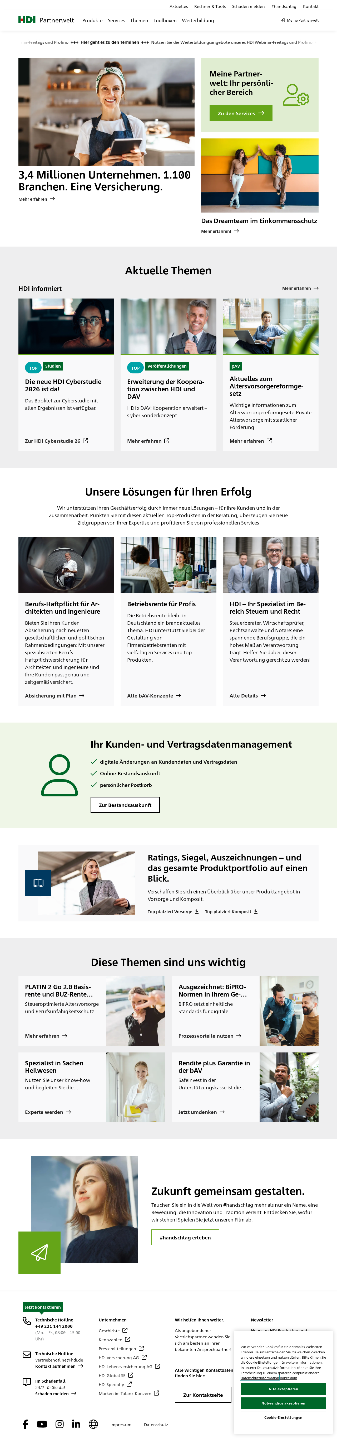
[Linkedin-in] (76, 1425)
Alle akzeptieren (283, 1389)
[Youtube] (42, 1425)
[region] (283, 1382)
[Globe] (93, 1425)
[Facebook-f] (25, 1425)
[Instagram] (60, 1425)
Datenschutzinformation (260, 1378)
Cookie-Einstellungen (283, 1417)
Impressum (288, 1378)
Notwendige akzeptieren (283, 1403)
